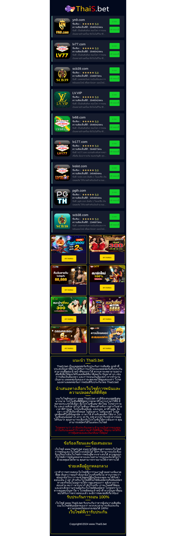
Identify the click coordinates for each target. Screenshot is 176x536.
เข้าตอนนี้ (114, 29)
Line (115, 21)
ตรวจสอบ (69, 258)
